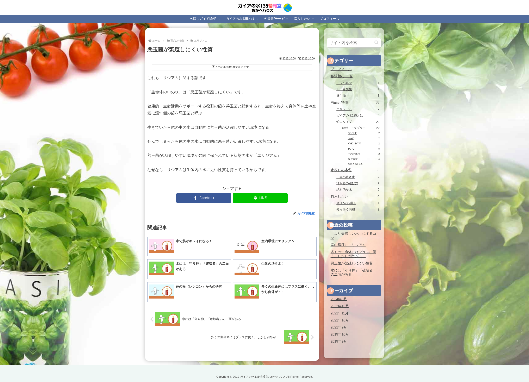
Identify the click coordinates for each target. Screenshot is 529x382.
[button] (376, 42)
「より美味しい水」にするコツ (353, 236)
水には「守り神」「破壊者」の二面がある (353, 272)
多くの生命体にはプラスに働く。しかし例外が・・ (353, 254)
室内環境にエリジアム (348, 245)
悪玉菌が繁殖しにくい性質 (352, 263)
